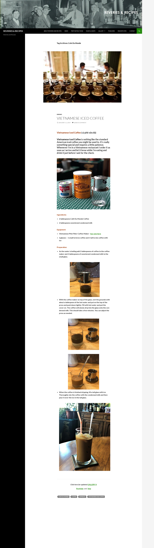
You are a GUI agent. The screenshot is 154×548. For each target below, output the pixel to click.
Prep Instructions (77, 31)
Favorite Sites (122, 31)
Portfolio (79, 488)
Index (66, 31)
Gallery (101, 31)
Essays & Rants (90, 31)
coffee (74, 496)
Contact (132, 31)
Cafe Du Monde (64, 496)
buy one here (95, 234)
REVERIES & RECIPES (13, 31)
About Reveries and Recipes (53, 31)
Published (111, 31)
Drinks (59, 114)
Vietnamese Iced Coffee (80, 118)
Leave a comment (80, 122)
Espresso (82, 496)
